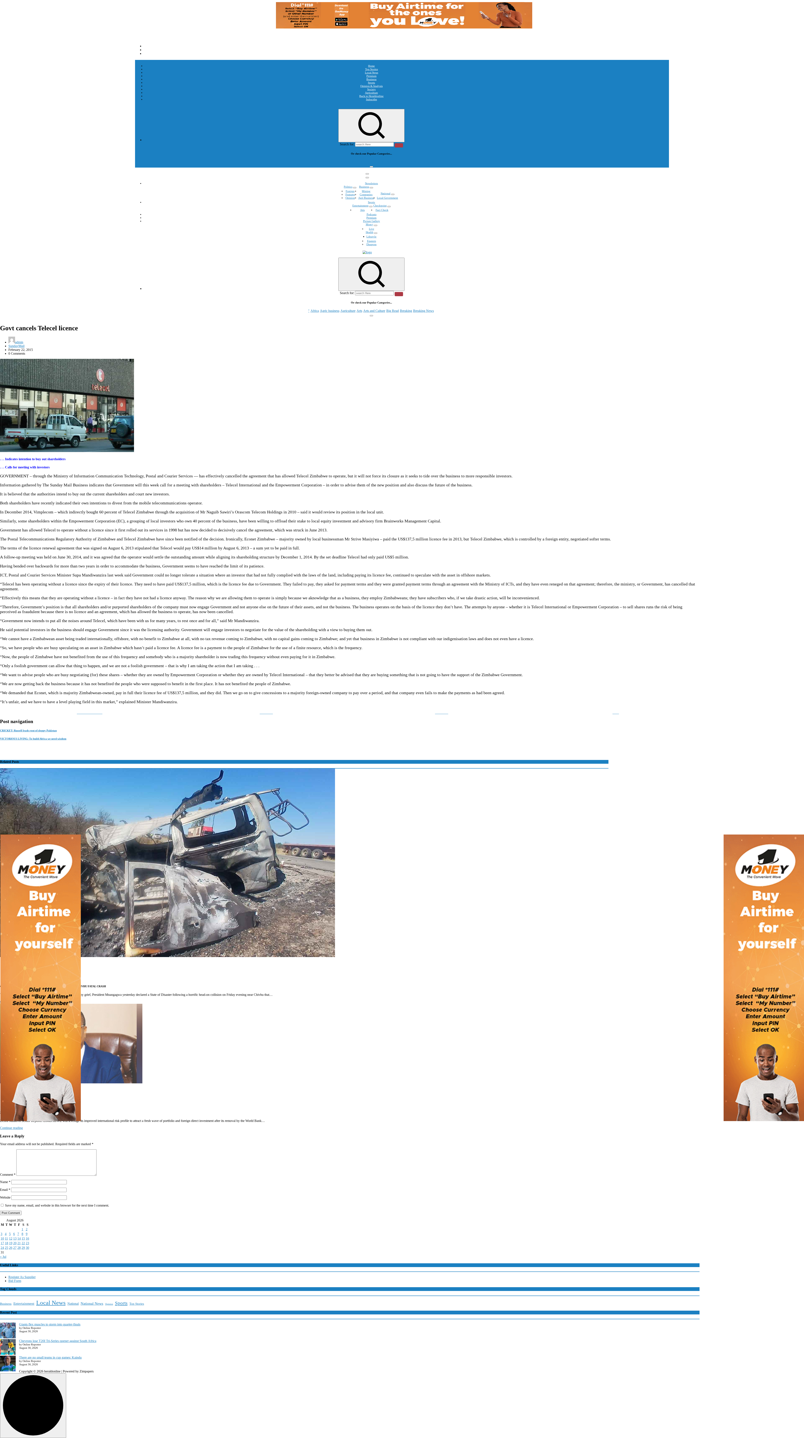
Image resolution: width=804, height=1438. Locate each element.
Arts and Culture (374, 162)
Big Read (392, 162)
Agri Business (366, 197)
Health (369, 232)
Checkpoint (380, 205)
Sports (371, 82)
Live (371, 228)
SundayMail (16, 346)
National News (92, 1303)
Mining (366, 191)
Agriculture (371, 92)
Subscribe (371, 99)
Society (371, 89)
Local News (371, 72)
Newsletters (371, 183)
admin (19, 342)
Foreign (350, 191)
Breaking (406, 162)
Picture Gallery (371, 221)
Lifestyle (371, 236)
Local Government (387, 197)
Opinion (350, 197)
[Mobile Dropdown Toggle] (354, 187)
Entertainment (360, 205)
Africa (315, 162)
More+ (369, 224)
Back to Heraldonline (371, 96)
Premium (371, 76)
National (385, 193)
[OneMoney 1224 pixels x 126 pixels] (404, 27)
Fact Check (382, 210)
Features (350, 194)
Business (371, 79)
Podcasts (371, 214)
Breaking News (423, 162)
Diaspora (371, 244)
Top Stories (371, 69)
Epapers (371, 241)
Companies (366, 194)
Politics (348, 186)
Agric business (329, 162)
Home (371, 65)
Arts (359, 162)
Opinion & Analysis (371, 86)
